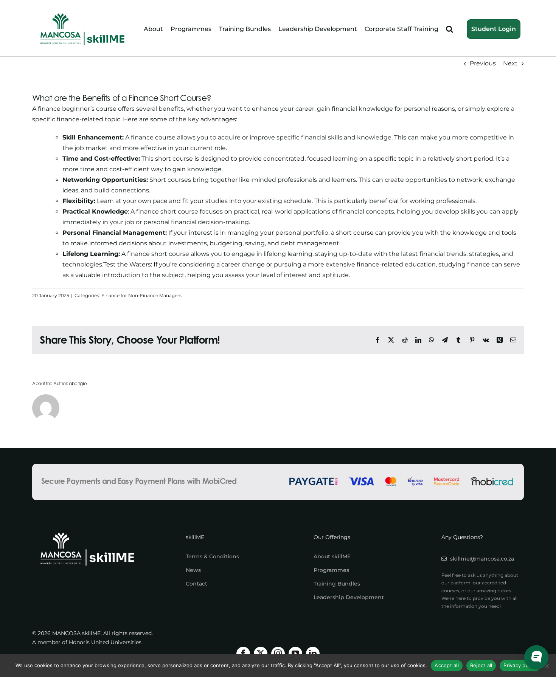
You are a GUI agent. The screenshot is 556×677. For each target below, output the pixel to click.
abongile (78, 383)
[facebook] (243, 653)
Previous (483, 63)
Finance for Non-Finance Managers (141, 295)
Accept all (447, 665)
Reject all (481, 665)
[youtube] (295, 653)
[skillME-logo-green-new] (82, 14)
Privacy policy (520, 665)
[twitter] (260, 653)
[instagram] (278, 653)
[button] (449, 29)
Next (510, 63)
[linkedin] (313, 653)
